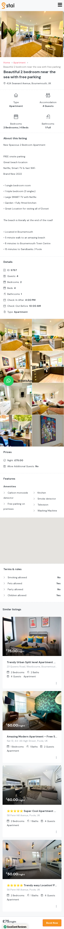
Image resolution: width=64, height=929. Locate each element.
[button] (8, 381)
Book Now (52, 922)
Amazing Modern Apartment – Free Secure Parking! (32, 736)
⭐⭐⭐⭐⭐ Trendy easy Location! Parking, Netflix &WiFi (32, 885)
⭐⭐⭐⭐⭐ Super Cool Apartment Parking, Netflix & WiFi (32, 811)
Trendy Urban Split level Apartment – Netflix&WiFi (32, 662)
